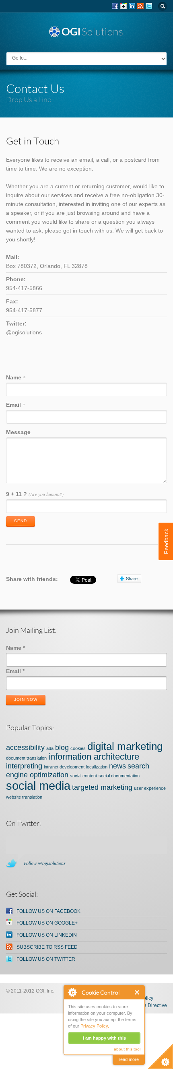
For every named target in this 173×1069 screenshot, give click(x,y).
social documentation (119, 775)
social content (83, 775)
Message (18, 432)
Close (137, 992)
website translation (24, 797)
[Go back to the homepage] (86, 33)
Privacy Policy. (94, 1026)
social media (38, 785)
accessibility (25, 748)
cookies (78, 748)
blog (62, 748)
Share (132, 578)
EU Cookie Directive (145, 1005)
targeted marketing (102, 787)
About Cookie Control (72, 992)
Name (15, 377)
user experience (150, 788)
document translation (26, 758)
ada (50, 748)
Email (15, 405)
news (117, 766)
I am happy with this (104, 1038)
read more (129, 1059)
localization (96, 766)
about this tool (127, 1049)
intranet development (64, 766)
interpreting (24, 766)
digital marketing (125, 746)
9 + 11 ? (35, 494)
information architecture (93, 757)
